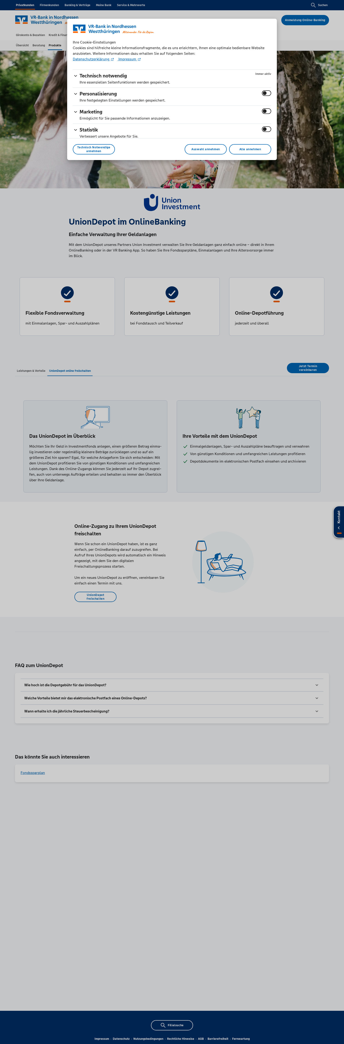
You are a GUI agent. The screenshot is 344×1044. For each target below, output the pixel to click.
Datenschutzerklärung (91, 59)
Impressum (127, 59)
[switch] (266, 93)
